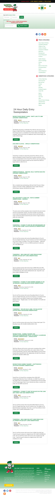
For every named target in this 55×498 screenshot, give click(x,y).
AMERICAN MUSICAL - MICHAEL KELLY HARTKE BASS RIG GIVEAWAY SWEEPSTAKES (29, 172)
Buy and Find (41, 82)
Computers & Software (43, 49)
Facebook (10, 15)
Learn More (9, 485)
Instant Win (41, 90)
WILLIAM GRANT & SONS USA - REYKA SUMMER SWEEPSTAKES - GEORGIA (26, 198)
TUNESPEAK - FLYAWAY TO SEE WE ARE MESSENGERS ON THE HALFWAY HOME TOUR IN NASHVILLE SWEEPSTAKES (29, 225)
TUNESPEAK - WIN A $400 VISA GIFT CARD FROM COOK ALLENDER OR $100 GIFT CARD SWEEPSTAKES (28, 420)
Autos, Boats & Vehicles (44, 42)
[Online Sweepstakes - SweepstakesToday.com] (15, 8)
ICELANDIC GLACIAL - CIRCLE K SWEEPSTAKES (26, 143)
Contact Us (39, 472)
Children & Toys (42, 46)
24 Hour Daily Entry (43, 79)
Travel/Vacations (42, 72)
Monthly (40, 94)
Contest (40, 84)
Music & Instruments (43, 65)
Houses (40, 62)
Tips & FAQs (47, 1)
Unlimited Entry (42, 101)
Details (16, 139)
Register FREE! (8, 9)
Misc (40, 64)
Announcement (42, 80)
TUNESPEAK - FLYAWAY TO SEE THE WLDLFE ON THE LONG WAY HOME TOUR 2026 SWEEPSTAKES (29, 392)
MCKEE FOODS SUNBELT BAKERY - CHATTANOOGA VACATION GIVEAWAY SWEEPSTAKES (27, 365)
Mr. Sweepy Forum (36, 1)
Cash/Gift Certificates (43, 44)
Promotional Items (42, 67)
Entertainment (42, 53)
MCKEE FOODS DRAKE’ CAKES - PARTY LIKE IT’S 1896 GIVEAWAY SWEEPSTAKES (28, 117)
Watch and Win (42, 103)
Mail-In (40, 93)
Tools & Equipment (42, 70)
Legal (38, 474)
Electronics (41, 51)
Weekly (40, 105)
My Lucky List (41, 5)
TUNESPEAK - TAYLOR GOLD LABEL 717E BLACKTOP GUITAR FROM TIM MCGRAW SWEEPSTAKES (27, 310)
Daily (40, 85)
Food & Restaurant (43, 54)
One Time (47, 477)
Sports (40, 69)
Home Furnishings (42, 60)
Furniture (40, 56)
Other (40, 98)
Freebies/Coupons (42, 89)
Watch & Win (47, 480)
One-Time (41, 96)
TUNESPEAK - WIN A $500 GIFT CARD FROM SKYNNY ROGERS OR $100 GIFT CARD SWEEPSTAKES (27, 255)
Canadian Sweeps (25, 1)
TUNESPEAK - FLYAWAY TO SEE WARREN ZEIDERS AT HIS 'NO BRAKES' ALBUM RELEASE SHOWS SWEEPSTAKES (28, 282)
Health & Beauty (42, 58)
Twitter (14, 15)
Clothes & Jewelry (42, 48)
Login (21, 17)
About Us (39, 470)
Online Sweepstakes (8, 4)
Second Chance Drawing (44, 100)
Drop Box (41, 87)
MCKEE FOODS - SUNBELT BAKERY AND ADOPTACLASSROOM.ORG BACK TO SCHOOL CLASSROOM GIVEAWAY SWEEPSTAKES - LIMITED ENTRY (29, 335)
